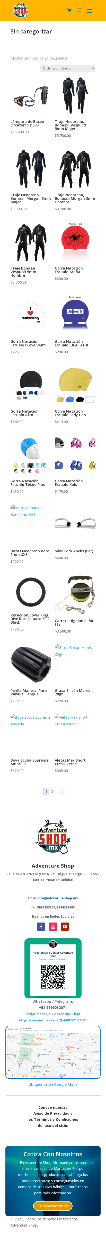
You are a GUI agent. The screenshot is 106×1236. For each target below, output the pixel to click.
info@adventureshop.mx (57, 898)
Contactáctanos (53, 1205)
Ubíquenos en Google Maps (53, 1084)
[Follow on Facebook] (41, 927)
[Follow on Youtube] (65, 927)
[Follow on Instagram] (53, 927)
